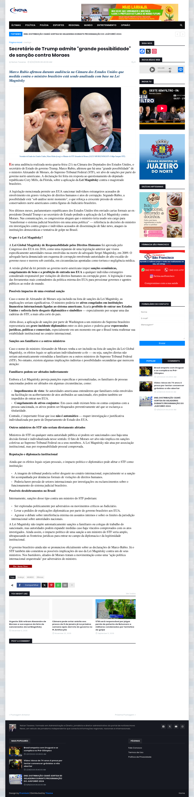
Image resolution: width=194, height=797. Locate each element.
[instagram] (162, 294)
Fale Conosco (135, 747)
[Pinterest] (51, 585)
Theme (49, 793)
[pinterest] (162, 354)
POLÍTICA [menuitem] (30, 25)
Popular (150, 360)
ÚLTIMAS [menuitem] (16, 25)
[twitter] (162, 295)
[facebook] (162, 349)
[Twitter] (45, 585)
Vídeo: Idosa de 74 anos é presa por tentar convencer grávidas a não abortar (169, 385)
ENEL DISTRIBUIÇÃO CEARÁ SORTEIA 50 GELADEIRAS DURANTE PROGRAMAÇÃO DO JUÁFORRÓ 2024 (73, 34)
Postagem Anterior (20, 714)
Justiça (27, 42)
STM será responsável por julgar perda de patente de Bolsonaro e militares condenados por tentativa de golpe (114, 625)
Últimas (40, 577)
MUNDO (30, 577)
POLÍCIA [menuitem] (44, 25)
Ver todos (131, 593)
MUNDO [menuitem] (88, 25)
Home (182, 793)
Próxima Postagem (124, 714)
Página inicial (15, 42)
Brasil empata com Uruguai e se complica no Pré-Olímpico (169, 370)
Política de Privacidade (139, 756)
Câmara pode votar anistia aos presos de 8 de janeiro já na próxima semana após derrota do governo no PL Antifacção (72, 625)
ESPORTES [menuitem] (58, 25)
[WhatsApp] (58, 585)
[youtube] (162, 297)
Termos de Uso (135, 752)
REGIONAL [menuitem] (74, 25)
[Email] (65, 585)
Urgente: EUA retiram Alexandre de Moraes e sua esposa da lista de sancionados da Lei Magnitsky (27, 624)
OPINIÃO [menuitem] (125, 25)
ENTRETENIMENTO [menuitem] (106, 25)
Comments (174, 360)
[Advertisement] (162, 436)
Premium (24, 793)
